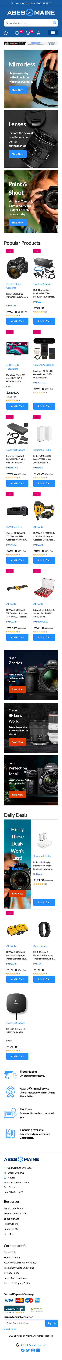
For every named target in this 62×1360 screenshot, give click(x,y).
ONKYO (13, 544)
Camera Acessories (43, 364)
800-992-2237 (24, 1167)
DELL (38, 302)
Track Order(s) (11, 1223)
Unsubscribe (10, 1328)
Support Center (12, 1257)
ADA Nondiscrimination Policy (20, 1262)
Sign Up (52, 1323)
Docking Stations (42, 283)
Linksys (39, 467)
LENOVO (13, 467)
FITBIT (39, 963)
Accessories (40, 945)
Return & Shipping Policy (17, 1283)
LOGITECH (41, 382)
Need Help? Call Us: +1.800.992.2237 (32, 3)
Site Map (8, 1233)
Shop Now (17, 89)
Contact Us (10, 1252)
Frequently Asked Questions (19, 1267)
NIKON (12, 305)
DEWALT (40, 544)
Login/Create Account (16, 1213)
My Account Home (13, 1208)
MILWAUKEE (42, 621)
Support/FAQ (11, 1228)
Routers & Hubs (42, 449)
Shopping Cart (11, 1218)
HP (10, 1040)
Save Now (17, 689)
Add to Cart (17, 321)
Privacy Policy (11, 1272)
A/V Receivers (14, 526)
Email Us (19, 1172)
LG (10, 386)
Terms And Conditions (15, 1278)
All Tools (38, 526)
